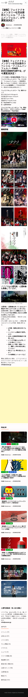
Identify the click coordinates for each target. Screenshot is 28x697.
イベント (4, 444)
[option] (14, 694)
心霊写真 (3, 672)
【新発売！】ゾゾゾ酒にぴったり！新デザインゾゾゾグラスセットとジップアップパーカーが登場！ (13, 527)
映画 (2, 676)
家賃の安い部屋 (12, 472)
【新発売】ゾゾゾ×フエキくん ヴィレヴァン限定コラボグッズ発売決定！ (13, 502)
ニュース (11, 28)
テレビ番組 (5, 28)
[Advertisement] (14, 381)
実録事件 (3, 660)
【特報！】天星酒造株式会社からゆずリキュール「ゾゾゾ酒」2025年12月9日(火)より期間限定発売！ (13, 554)
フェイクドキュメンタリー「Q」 (11, 79)
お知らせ (3, 636)
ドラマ (3, 648)
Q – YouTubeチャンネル (8, 102)
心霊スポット (5, 668)
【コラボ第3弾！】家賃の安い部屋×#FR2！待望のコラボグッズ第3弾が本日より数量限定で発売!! (13, 476)
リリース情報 (17, 28)
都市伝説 (3, 680)
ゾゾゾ (11, 2)
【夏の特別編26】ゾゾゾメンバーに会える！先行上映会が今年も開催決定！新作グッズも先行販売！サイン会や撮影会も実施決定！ (13, 449)
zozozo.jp (9, 25)
